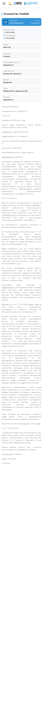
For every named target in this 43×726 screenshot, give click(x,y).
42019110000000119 (16, 23)
